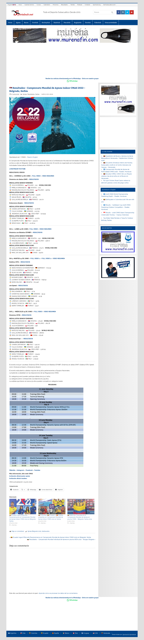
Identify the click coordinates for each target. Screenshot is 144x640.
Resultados (64, 4)
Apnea (18, 22)
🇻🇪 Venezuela (105, 633)
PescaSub (67, 22)
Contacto (87, 4)
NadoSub (57, 22)
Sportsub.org (97, 4)
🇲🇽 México (66, 633)
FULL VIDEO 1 (35, 258)
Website (12, 470)
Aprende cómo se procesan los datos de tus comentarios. (58, 593)
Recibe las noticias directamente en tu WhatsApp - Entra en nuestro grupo (72, 78)
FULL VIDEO (36, 176)
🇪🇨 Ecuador (44, 633)
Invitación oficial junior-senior (19, 476)
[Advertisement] (72, 61)
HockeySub (46, 22)
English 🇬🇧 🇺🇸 (12, 4)
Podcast (79, 4)
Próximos (55, 4)
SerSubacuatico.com (109, 4)
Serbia (37, 94)
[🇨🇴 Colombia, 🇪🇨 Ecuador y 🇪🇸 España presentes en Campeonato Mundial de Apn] (51, 506)
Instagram (20, 470)
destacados (45, 531)
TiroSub (88, 22)
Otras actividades (111, 22)
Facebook (29, 470)
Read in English (32, 157)
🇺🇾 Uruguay (85, 633)
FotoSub (35, 22)
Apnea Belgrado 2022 (34, 531)
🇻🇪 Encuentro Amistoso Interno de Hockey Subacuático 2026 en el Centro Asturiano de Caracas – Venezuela (116, 165)
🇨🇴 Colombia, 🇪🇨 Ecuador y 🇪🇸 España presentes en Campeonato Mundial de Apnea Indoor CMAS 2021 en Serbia (50, 517)
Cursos (39, 4)
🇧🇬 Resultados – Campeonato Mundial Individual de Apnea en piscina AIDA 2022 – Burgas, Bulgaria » (61, 539)
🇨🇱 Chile (22, 633)
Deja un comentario (18, 531)
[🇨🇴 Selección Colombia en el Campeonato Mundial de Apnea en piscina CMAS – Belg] (80, 506)
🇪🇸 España (55, 633)
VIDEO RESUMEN (48, 176)
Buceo (26, 22)
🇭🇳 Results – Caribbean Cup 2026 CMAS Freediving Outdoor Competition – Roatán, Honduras (115, 207)
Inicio (20, 4)
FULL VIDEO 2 (47, 258)
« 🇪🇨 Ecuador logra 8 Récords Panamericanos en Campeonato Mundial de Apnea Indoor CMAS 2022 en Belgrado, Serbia (50, 537)
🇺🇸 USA (95, 633)
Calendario (46, 4)
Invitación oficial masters (18, 478)
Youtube (37, 470)
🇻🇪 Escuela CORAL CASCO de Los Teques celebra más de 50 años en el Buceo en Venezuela (116, 176)
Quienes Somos (29, 4)
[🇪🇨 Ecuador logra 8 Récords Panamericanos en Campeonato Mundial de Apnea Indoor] (22, 506)
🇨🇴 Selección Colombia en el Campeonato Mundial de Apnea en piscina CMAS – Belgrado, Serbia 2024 (79, 517)
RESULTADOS (34, 179)
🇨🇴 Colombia (33, 633)
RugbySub (77, 22)
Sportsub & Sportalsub (129, 634)
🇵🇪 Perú (75, 633)
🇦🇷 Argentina (12, 633)
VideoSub (97, 22)
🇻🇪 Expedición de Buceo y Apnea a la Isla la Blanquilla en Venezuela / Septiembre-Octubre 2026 (117, 158)
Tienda (72, 4)
